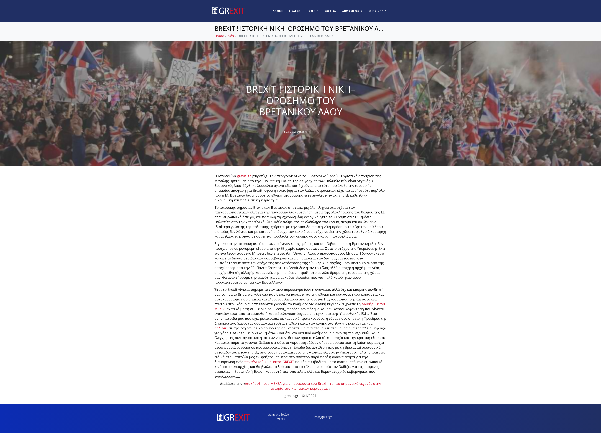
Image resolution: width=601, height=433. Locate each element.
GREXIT (313, 10)
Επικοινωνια (377, 10)
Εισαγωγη (295, 10)
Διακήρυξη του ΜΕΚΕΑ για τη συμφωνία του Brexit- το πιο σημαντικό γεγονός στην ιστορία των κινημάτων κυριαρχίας (313, 386)
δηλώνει (221, 328)
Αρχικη (278, 10)
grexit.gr (244, 176)
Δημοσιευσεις (352, 10)
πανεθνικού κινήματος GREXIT (269, 361)
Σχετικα (330, 10)
